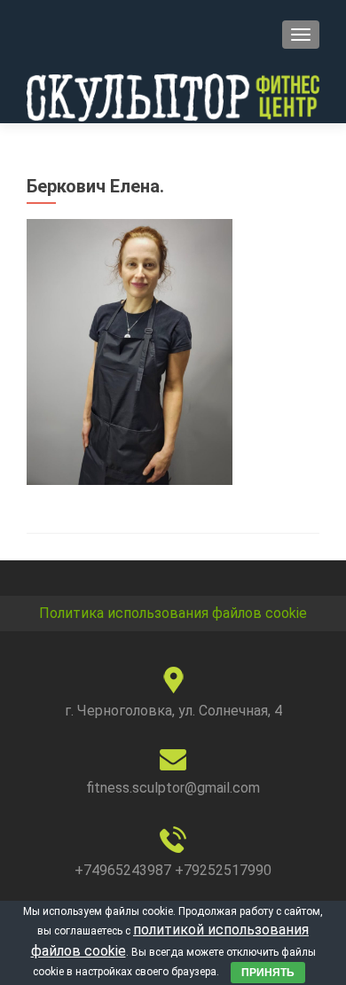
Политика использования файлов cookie (173, 613)
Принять (268, 972)
